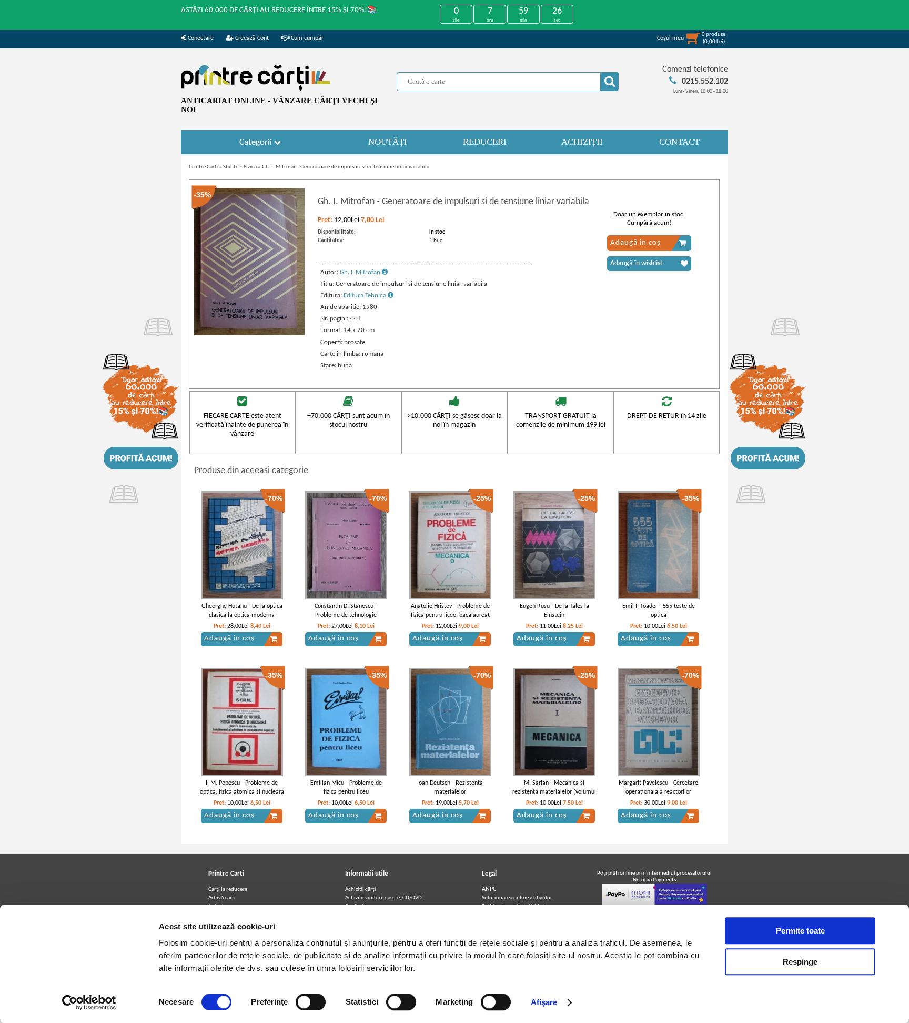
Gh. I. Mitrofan (361, 272)
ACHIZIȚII (582, 142)
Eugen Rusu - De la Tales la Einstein (554, 610)
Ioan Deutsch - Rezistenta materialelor (450, 787)
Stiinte (230, 167)
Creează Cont (251, 38)
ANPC (489, 889)
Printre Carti (203, 167)
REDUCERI (485, 142)
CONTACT (679, 142)
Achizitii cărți (360, 889)
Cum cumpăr (306, 38)
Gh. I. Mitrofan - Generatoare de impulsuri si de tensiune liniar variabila (345, 167)
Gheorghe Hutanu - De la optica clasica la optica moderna (241, 610)
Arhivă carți (222, 898)
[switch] (311, 1002)
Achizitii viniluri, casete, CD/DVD (383, 898)
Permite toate (800, 930)
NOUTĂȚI (387, 142)
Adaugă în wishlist (636, 263)
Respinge (800, 961)
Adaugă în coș (635, 243)
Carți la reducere (227, 889)
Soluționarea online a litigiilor (517, 898)
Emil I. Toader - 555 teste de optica (658, 610)
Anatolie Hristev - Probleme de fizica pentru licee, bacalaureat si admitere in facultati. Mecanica (450, 619)
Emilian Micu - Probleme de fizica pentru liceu (346, 787)
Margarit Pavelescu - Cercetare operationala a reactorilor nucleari (658, 792)
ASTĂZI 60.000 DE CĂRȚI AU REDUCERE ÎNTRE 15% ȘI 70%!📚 (279, 10)
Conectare (200, 38)
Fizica (250, 167)
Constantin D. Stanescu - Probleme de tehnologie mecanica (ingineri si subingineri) (346, 619)
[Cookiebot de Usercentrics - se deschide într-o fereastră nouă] (89, 1002)
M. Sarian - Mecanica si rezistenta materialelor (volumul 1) (554, 792)
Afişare (544, 1002)
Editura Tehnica (366, 295)
